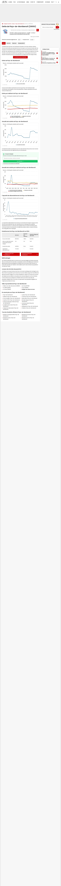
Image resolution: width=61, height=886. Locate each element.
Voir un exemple (56, 29)
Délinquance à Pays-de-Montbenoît (30, 306)
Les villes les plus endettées (20, 57)
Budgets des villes (7, 23)
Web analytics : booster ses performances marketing (48, 58)
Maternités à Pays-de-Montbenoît (29, 298)
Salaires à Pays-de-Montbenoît (10, 296)
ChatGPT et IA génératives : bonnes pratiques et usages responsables (48, 53)
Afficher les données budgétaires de (9, 39)
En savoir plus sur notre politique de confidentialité (11, 163)
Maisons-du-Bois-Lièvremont (20, 32)
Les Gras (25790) (25, 285)
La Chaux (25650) (7, 289)
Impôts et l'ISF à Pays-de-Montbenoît (11, 299)
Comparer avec (25, 39)
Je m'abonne (19, 161)
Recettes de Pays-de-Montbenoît (27, 254)
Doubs (13, 23)
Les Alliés (28, 32)
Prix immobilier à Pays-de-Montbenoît (11, 298)
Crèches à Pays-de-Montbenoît (29, 296)
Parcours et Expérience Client (49, 62)
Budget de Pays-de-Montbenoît (9, 254)
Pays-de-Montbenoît (20, 23)
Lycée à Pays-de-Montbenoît (28, 294)
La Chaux (33, 32)
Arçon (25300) (25, 287)
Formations (45, 49)
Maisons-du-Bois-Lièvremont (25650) (11, 285)
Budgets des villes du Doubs (28, 289)
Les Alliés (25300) (7, 287)
